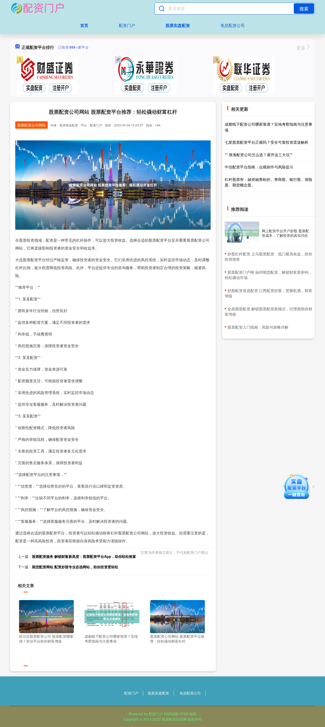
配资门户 (127, 25)
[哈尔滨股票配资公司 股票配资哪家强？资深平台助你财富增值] (46, 615)
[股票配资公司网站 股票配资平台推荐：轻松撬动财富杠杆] (177, 615)
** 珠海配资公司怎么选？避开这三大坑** (259, 154)
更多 (301, 47)
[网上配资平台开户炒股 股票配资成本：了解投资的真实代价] (242, 233)
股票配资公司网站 (31, 124)
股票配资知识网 (174, 719)
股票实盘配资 (178, 25)
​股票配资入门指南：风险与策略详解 (258, 327)
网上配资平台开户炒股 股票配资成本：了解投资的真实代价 (285, 233)
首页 (84, 25)
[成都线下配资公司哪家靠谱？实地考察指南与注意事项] (112, 615)
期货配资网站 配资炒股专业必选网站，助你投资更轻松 (75, 566)
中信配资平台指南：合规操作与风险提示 (259, 166)
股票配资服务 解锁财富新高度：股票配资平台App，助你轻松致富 (84, 556)
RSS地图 (171, 713)
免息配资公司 (232, 25)
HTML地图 (187, 713)
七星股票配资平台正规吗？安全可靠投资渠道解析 (266, 142)
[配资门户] (37, 8)
